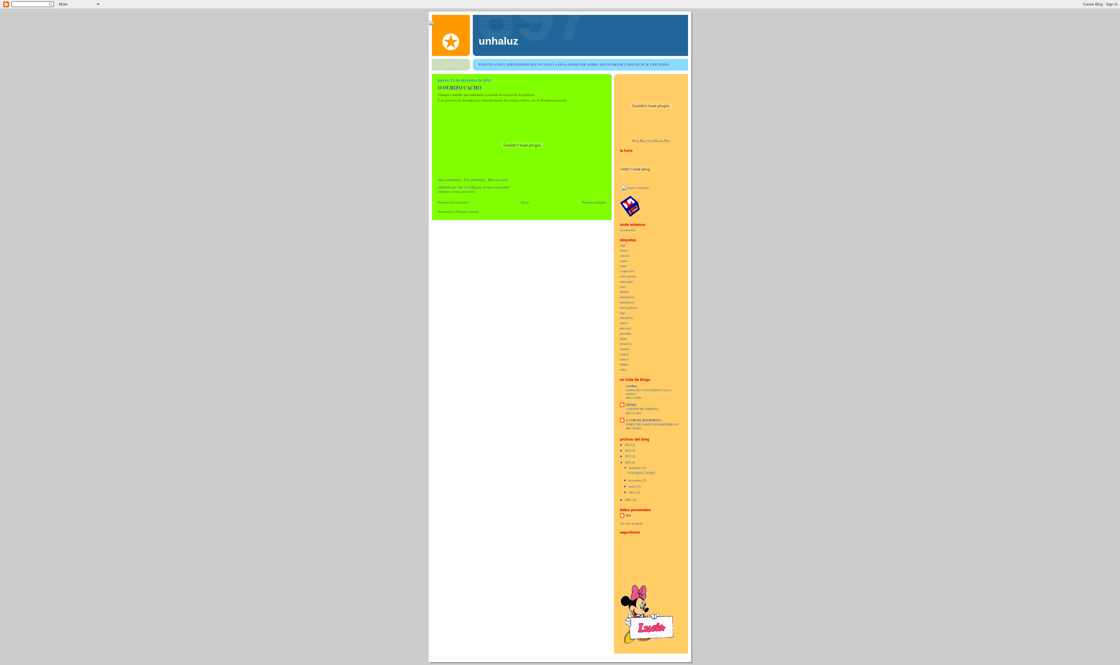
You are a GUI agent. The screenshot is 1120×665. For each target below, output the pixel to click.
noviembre (636, 480)
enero (632, 492)
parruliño (625, 333)
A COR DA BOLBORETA (644, 420)
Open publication (449, 179)
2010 (628, 462)
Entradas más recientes (453, 202)
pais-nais (625, 328)
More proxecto (498, 179)
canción (624, 256)
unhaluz (498, 41)
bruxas (624, 250)
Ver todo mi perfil (631, 523)
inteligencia (627, 297)
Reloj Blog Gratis (643, 141)
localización (627, 230)
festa (623, 287)
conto (623, 266)
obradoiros (626, 318)
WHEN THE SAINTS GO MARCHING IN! (652, 424)
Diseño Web (662, 141)
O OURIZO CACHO (459, 87)
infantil (624, 292)
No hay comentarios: (497, 187)
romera (624, 354)
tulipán (624, 364)
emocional (626, 281)
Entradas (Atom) (467, 211)
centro (624, 261)
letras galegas (628, 307)
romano (624, 349)
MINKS (631, 404)
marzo (633, 486)
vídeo (623, 369)
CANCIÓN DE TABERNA (642, 409)
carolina (631, 385)
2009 (628, 500)
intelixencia (627, 302)
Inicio (525, 202)
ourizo (455, 191)
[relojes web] (635, 182)
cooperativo (627, 271)
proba (623, 339)
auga (623, 245)
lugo (622, 313)
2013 (628, 450)
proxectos (468, 191)
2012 (628, 456)
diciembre (635, 468)
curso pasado (628, 276)
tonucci (624, 359)
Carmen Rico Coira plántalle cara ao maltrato (648, 392)
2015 (628, 445)
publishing (478, 179)
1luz (628, 515)
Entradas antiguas (594, 202)
